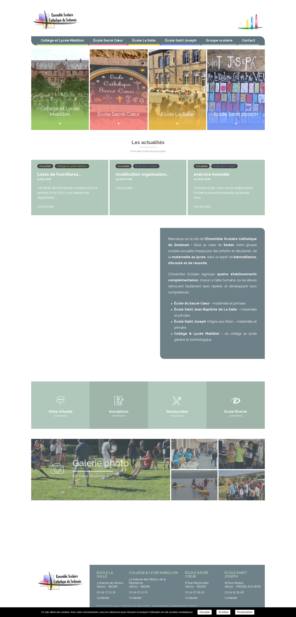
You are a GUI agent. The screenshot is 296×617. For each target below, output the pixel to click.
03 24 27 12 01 (138, 592)
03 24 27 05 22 (194, 592)
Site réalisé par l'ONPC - (136, 606)
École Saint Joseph (181, 40)
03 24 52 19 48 (234, 592)
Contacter (103, 597)
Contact (248, 40)
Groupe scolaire (219, 40)
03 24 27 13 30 (106, 592)
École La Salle (144, 40)
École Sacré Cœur (108, 40)
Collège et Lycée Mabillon (62, 40)
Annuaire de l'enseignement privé (174, 606)
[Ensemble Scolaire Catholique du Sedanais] (56, 20)
